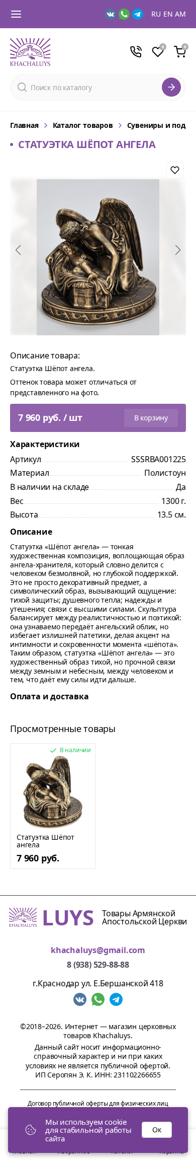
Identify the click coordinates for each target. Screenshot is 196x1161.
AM (180, 14)
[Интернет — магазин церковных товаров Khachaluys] (30, 52)
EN (168, 14)
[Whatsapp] (124, 14)
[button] (18, 250)
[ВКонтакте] (110, 14)
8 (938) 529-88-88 (98, 965)
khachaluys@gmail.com (98, 950)
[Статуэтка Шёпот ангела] (53, 792)
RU (156, 14)
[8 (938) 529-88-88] (136, 52)
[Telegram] (137, 14)
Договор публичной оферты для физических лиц (98, 1103)
